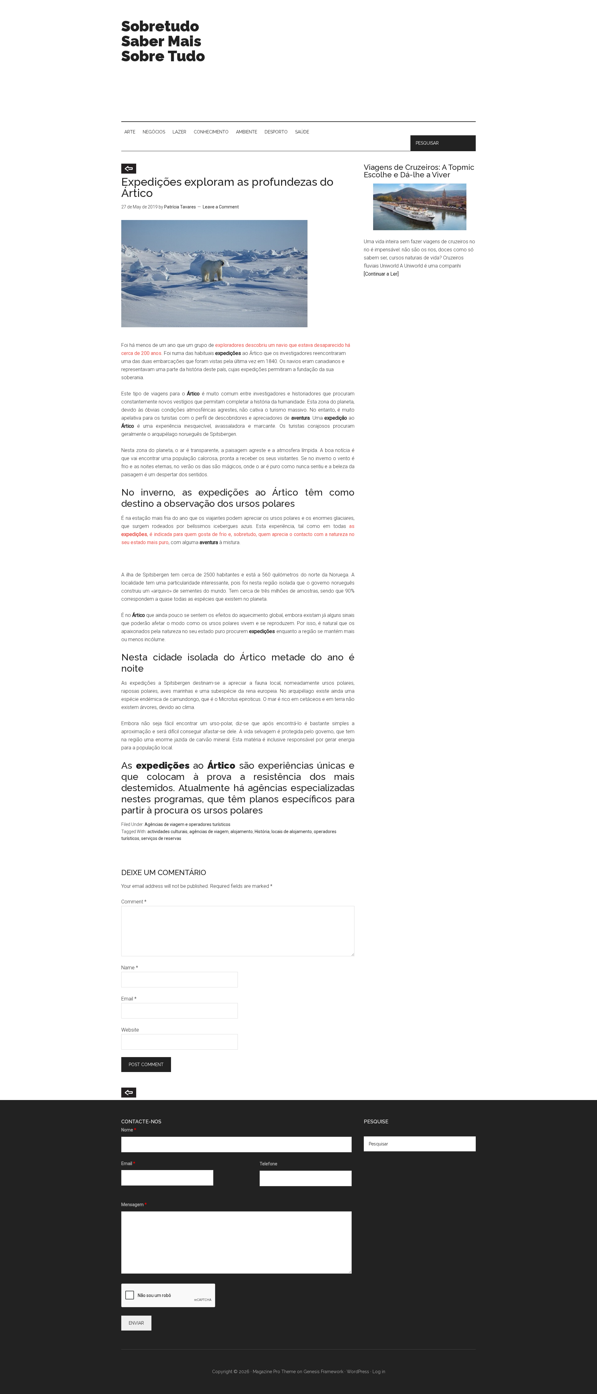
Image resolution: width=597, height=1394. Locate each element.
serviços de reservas (161, 838)
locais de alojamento (291, 831)
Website (130, 1030)
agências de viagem (209, 831)
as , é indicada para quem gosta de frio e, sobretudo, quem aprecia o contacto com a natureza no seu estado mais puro (237, 534)
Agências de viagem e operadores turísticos (187, 824)
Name (129, 968)
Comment (133, 902)
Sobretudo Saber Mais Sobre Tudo (163, 41)
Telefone (268, 1163)
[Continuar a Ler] (381, 274)
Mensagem (134, 1204)
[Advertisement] (362, 68)
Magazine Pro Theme (274, 1371)
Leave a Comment (221, 206)
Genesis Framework (323, 1371)
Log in (379, 1371)
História (262, 831)
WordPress (358, 1371)
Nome (128, 1129)
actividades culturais (167, 831)
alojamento (241, 831)
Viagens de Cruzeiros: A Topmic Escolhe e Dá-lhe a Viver (419, 171)
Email (129, 999)
